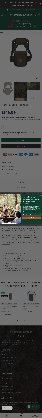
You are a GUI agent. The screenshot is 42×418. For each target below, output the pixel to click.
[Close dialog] (40, 195)
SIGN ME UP (31, 217)
